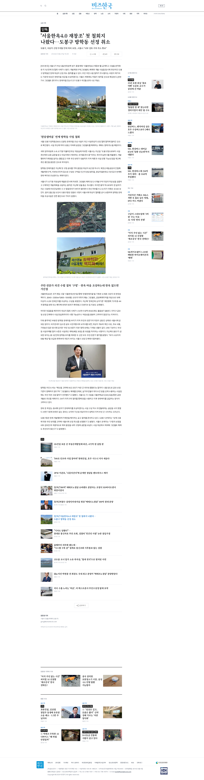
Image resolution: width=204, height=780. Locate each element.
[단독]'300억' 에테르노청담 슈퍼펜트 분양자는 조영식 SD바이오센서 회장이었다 (85, 489)
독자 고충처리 (75, 763)
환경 (131, 14)
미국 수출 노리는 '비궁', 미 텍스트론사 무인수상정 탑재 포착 (81, 588)
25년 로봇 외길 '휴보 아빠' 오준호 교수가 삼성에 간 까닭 (137, 84)
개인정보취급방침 (87, 763)
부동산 (88, 14)
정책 (95, 14)
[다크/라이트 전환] (41, 5)
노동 (102, 14)
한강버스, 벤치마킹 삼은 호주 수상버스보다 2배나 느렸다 (139, 128)
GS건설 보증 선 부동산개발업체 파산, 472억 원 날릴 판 (79, 444)
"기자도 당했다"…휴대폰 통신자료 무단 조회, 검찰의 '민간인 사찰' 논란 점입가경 (82, 532)
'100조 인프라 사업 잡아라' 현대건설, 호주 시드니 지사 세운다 (82, 458)
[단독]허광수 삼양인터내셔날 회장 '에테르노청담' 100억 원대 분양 (83, 501)
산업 (73, 14)
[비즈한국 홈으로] (102, 6)
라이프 (145, 14)
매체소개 (50, 763)
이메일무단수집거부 (100, 763)
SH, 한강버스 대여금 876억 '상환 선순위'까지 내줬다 (138, 150)
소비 (109, 14)
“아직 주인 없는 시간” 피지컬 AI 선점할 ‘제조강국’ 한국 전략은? (138, 236)
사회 (124, 14)
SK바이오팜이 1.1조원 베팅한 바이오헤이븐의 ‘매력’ (138, 255)
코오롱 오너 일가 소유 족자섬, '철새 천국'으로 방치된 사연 (80, 559)
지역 (138, 14)
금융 (80, 14)
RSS (132, 763)
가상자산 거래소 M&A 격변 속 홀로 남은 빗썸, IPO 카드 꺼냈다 (138, 198)
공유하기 (82, 605)
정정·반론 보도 (124, 763)
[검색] (45, 5)
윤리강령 (57, 763)
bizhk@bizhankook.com (123, 772)
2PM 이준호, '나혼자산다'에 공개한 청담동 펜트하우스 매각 (81, 472)
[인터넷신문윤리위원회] (162, 762)
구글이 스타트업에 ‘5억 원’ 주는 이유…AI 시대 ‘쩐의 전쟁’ (138, 217)
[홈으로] (40, 764)
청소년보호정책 (113, 763)
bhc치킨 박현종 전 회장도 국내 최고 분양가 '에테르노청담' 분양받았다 (86, 573)
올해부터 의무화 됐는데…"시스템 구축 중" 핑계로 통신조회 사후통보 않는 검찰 (78, 546)
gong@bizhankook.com (49, 622)
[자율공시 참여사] (164, 771)
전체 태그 (139, 763)
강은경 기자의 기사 (47, 671)
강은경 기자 (44, 54)
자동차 (116, 14)
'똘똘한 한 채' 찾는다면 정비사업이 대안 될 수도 (139, 107)
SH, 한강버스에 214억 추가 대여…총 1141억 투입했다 (138, 172)
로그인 (161, 6)
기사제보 (65, 763)
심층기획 (65, 14)
